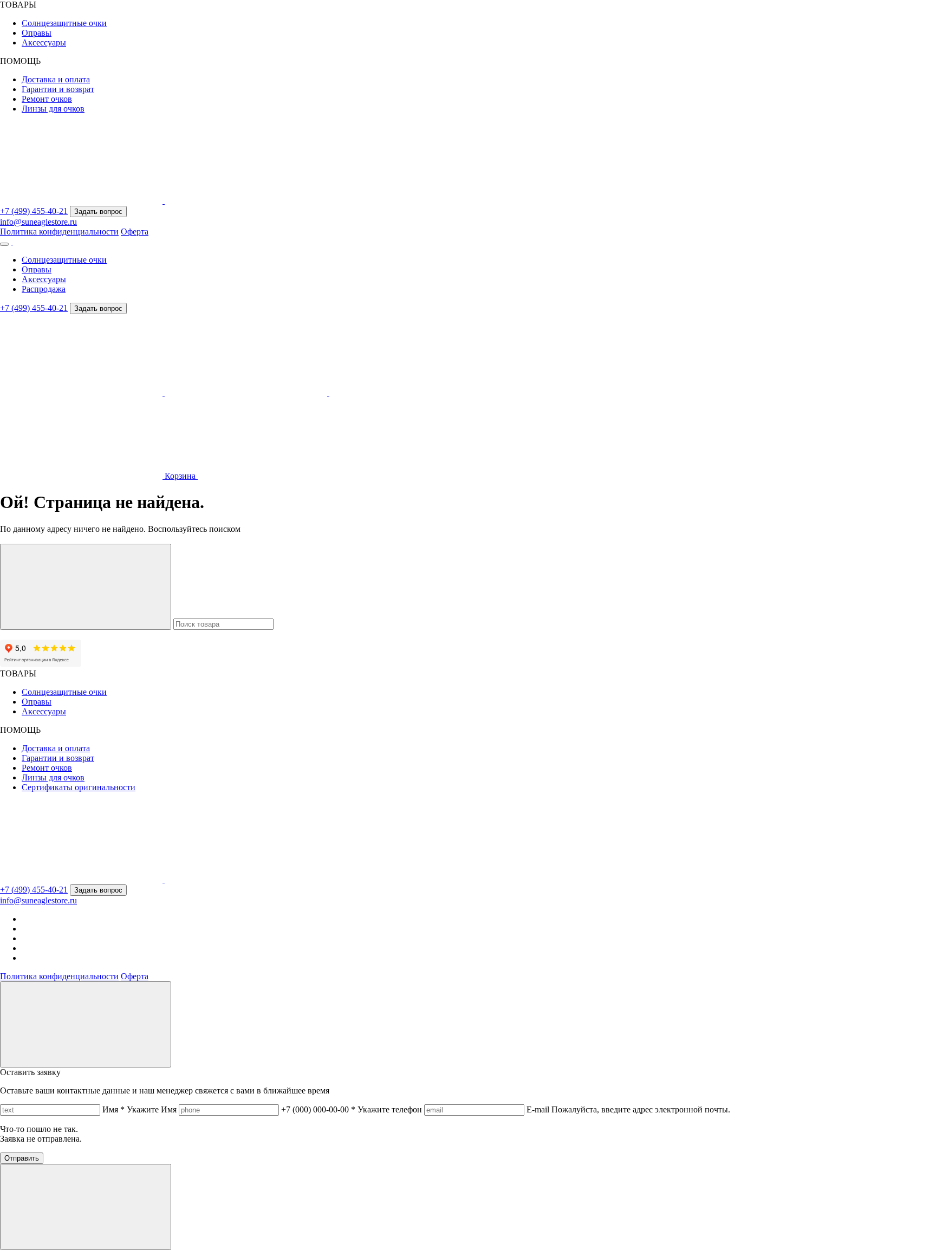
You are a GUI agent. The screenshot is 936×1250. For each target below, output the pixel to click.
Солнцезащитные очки (64, 23)
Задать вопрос (98, 211)
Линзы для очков (53, 108)
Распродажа (44, 289)
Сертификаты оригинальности (78, 787)
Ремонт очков (47, 98)
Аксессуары (44, 42)
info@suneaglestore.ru (38, 221)
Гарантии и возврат (58, 89)
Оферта (134, 231)
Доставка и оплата (56, 79)
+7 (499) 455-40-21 (34, 211)
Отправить (21, 1158)
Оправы (36, 32)
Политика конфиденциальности (59, 231)
